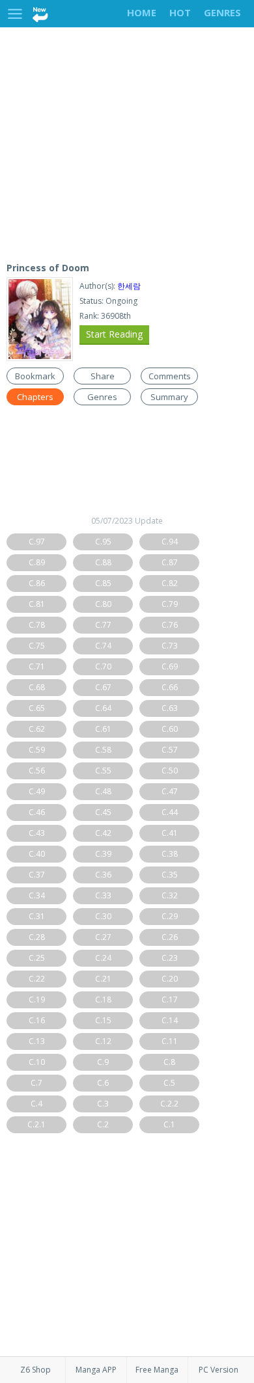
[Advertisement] (127, 141)
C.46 (37, 812)
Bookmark (35, 376)
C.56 (37, 770)
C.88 (103, 562)
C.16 (37, 1020)
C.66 (170, 687)
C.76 (170, 624)
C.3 (103, 1103)
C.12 (103, 1041)
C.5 (169, 1082)
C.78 (37, 624)
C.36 (103, 874)
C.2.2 (169, 1103)
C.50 (170, 770)
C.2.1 (36, 1124)
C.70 (103, 666)
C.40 (37, 853)
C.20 (170, 978)
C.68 (37, 687)
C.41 (170, 833)
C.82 (170, 583)
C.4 (36, 1103)
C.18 (103, 999)
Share (103, 376)
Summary (169, 397)
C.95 (103, 541)
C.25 (37, 957)
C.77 (103, 624)
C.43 (37, 833)
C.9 (103, 1061)
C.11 (170, 1041)
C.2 (103, 1124)
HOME (141, 12)
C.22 (37, 978)
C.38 (170, 853)
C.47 (170, 791)
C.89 (37, 562)
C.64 (103, 708)
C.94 (170, 541)
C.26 (170, 937)
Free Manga (156, 1369)
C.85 (103, 583)
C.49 (37, 791)
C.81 (37, 604)
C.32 (170, 895)
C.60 (170, 728)
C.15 (103, 1020)
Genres (102, 397)
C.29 (170, 916)
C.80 (103, 604)
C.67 (103, 687)
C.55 (103, 770)
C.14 (170, 1020)
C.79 (170, 604)
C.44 (170, 812)
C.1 (169, 1124)
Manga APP (96, 1369)
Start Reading (114, 334)
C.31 (37, 916)
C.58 (103, 749)
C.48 (103, 791)
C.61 (103, 728)
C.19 (37, 999)
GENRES (222, 12)
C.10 (37, 1061)
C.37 (37, 874)
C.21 (103, 978)
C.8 (169, 1061)
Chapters (35, 397)
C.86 (37, 583)
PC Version (218, 1369)
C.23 (170, 957)
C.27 (103, 937)
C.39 (103, 853)
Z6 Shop (35, 1369)
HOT (180, 12)
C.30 (103, 916)
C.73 (170, 645)
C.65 (37, 708)
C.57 (170, 749)
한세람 (129, 285)
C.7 (36, 1082)
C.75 (37, 645)
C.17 (170, 999)
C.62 (37, 728)
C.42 (103, 833)
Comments (169, 376)
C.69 (170, 666)
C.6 (103, 1082)
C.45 (103, 812)
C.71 (37, 666)
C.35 (170, 874)
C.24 (103, 957)
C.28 (37, 937)
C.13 (37, 1041)
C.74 (103, 645)
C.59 (37, 749)
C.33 (103, 895)
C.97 (37, 541)
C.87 (170, 562)
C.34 (37, 895)
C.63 (170, 708)
